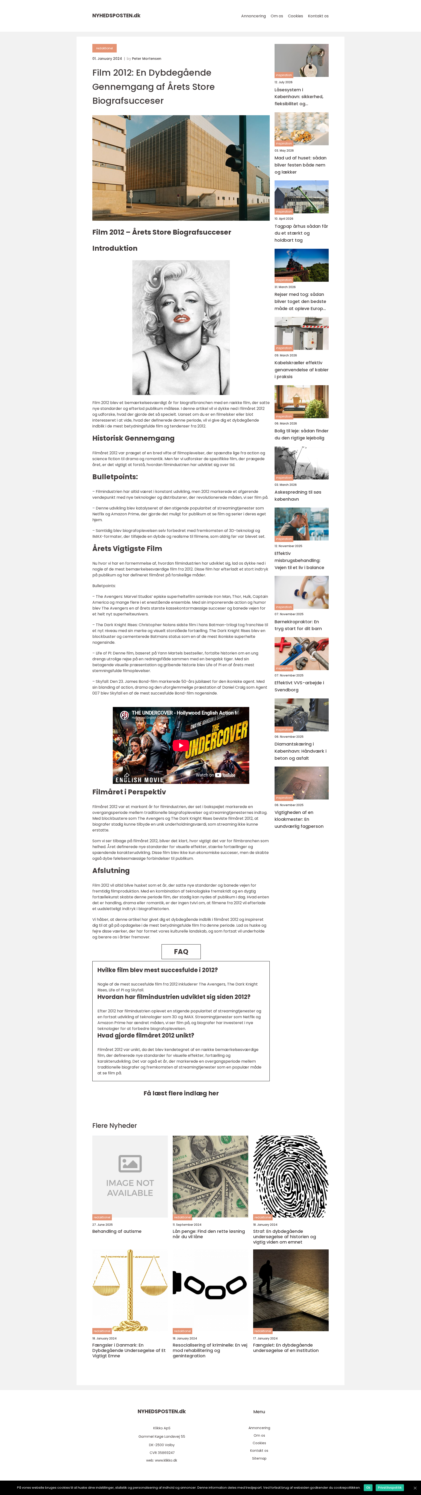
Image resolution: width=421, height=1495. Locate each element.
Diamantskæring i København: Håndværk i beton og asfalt (300, 751)
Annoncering (253, 16)
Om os (277, 16)
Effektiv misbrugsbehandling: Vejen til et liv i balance (299, 560)
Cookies (295, 16)
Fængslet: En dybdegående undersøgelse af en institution (286, 1347)
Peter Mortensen (146, 58)
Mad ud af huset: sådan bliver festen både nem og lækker (300, 165)
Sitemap (259, 1458)
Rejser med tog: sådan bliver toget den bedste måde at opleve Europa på (300, 301)
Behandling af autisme (117, 1231)
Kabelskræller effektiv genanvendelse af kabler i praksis (302, 370)
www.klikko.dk (166, 1460)
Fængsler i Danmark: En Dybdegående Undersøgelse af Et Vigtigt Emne (129, 1350)
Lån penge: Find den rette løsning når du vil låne (209, 1234)
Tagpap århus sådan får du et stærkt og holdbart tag (301, 233)
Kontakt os (318, 16)
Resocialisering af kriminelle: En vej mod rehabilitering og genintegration (210, 1350)
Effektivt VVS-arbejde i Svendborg (299, 686)
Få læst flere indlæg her (181, 1093)
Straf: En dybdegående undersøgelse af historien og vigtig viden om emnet (284, 1237)
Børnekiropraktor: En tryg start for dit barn (298, 625)
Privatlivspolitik (390, 1487)
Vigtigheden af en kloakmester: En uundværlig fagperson (299, 819)
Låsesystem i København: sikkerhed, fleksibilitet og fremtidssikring (299, 96)
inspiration (284, 75)
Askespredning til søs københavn (298, 495)
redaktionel (104, 48)
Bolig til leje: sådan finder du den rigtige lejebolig (302, 434)
